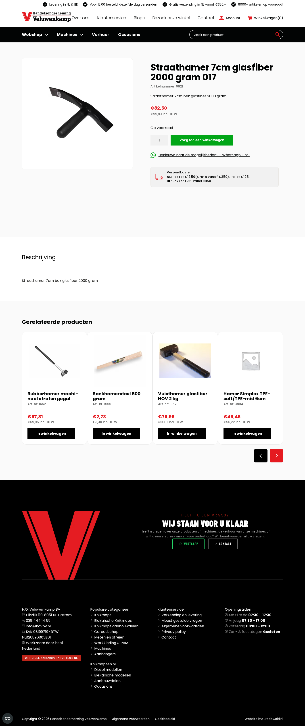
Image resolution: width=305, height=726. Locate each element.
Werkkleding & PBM (111, 642)
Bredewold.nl (273, 719)
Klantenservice (111, 18)
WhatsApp (191, 544)
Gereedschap (106, 631)
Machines (67, 34)
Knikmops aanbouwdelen (116, 626)
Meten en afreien (109, 637)
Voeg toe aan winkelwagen (202, 140)
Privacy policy (173, 631)
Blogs (139, 18)
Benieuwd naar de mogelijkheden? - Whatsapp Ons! (204, 155)
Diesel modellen (108, 669)
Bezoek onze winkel (171, 18)
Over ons (80, 18)
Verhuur (100, 34)
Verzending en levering (181, 615)
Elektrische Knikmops (113, 620)
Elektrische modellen (112, 675)
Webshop (32, 34)
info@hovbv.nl (38, 626)
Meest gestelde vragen (181, 620)
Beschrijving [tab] (39, 257)
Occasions (129, 34)
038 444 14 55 (38, 620)
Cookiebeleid (165, 719)
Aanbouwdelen (107, 680)
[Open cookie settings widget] (7, 718)
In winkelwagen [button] (51, 433)
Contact (206, 18)
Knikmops (102, 615)
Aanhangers (105, 654)
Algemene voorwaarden (182, 626)
